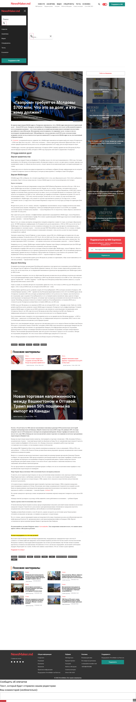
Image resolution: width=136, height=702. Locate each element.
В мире (15, 391)
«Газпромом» (14, 344)
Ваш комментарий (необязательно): (19, 690)
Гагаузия (57, 6)
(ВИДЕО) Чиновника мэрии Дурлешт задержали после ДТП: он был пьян (72, 360)
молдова (36, 344)
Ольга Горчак (29, 581)
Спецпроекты (69, 4)
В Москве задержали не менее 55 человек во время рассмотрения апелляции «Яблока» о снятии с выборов (34, 601)
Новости (41, 4)
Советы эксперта (78, 6)
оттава (44, 556)
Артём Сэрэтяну (30, 365)
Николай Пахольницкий (20, 117)
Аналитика (51, 4)
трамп (14, 559)
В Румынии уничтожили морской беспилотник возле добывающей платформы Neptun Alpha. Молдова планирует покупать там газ (35, 576)
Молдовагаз (43, 344)
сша (52, 556)
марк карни (37, 556)
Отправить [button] (3, 701)
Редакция (41, 660)
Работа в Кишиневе (105, 73)
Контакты (41, 663)
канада (30, 556)
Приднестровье (48, 6)
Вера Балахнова (66, 604)
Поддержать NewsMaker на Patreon (49, 672)
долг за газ (29, 344)
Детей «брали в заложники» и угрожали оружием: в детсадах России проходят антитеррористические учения (34, 589)
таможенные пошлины (61, 556)
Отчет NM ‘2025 (89, 6)
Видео (59, 4)
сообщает (48, 490)
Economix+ (87, 4)
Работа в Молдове (66, 6)
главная (22, 344)
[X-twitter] (14, 661)
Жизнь (27, 356)
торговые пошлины (72, 556)
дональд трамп (22, 556)
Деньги (15, 97)
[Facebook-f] (11, 661)
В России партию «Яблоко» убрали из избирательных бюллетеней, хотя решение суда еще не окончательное (72, 576)
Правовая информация (45, 669)
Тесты (78, 4)
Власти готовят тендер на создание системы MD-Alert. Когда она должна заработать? (35, 360)
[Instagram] (17, 661)
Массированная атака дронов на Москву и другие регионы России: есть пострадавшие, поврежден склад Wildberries (71, 589)
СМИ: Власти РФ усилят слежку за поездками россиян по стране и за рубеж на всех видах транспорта (72, 601)
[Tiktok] (20, 661)
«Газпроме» (15, 140)
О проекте (41, 657)
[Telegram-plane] (23, 661)
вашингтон (14, 556)
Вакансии (41, 666)
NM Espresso (38, 6)
